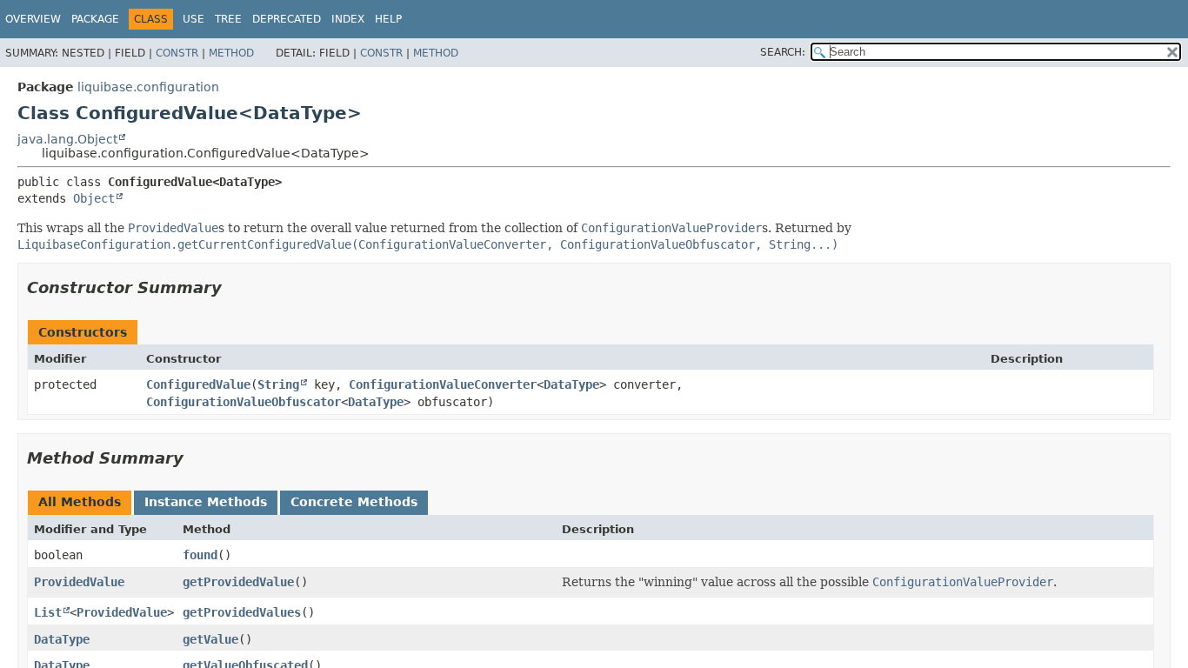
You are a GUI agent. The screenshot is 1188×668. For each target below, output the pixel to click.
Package (95, 19)
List (48, 612)
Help (388, 19)
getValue (210, 639)
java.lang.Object (67, 139)
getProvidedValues (242, 612)
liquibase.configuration (148, 87)
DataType (571, 384)
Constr (177, 53)
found (200, 555)
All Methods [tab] (79, 502)
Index (347, 19)
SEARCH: (782, 52)
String (278, 384)
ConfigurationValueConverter (443, 384)
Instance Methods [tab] (205, 502)
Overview (33, 19)
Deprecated (286, 19)
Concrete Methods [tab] (353, 502)
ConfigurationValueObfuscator (243, 402)
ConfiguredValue (198, 384)
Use (193, 19)
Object (94, 198)
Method (231, 53)
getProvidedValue (238, 582)
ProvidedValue (79, 582)
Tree (228, 19)
